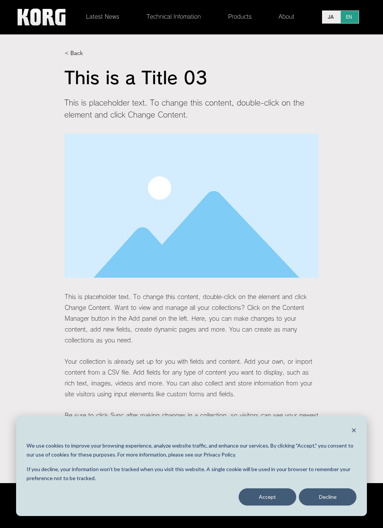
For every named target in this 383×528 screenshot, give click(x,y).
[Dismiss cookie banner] (353, 431)
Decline (328, 497)
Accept (267, 497)
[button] (182, 16)
